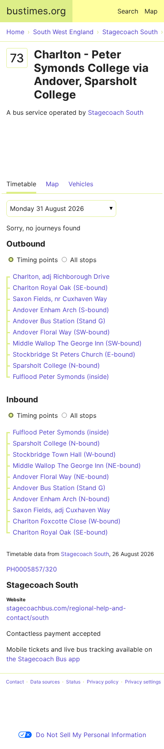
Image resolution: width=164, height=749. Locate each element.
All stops (83, 260)
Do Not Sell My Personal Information (91, 735)
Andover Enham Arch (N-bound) (61, 499)
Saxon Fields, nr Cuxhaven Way (60, 299)
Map (151, 11)
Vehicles (80, 184)
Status (73, 682)
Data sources (45, 682)
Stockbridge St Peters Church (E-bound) (74, 354)
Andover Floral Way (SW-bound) (61, 332)
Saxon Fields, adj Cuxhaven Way (61, 510)
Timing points (37, 260)
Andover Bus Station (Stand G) (59, 321)
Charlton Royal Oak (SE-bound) (60, 287)
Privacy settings (143, 682)
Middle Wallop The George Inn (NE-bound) (77, 465)
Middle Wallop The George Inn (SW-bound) (77, 343)
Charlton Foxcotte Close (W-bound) (67, 521)
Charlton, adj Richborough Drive (61, 276)
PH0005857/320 (31, 569)
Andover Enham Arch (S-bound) (61, 310)
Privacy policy (103, 682)
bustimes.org (36, 11)
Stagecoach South (115, 112)
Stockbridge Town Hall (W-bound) (64, 454)
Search (127, 11)
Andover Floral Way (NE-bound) (61, 477)
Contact (15, 682)
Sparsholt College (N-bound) (56, 365)
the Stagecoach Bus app (43, 659)
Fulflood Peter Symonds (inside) (61, 376)
